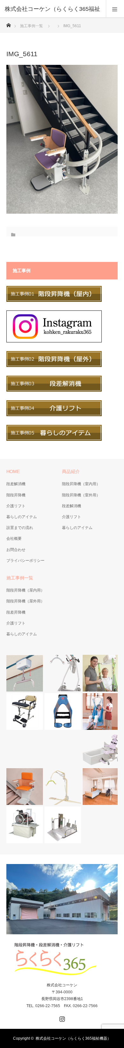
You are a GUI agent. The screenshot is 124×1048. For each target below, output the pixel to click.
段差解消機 (15, 484)
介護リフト (15, 506)
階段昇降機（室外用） (81, 495)
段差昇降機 (15, 612)
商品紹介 (71, 471)
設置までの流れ (19, 527)
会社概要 (14, 538)
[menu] (115, 9)
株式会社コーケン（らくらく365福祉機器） (73, 1038)
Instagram (61, 1017)
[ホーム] (8, 23)
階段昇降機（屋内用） (25, 590)
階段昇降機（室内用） (81, 484)
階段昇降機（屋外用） (25, 601)
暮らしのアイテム (21, 517)
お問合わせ (15, 549)
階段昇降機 (15, 495)
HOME (13, 471)
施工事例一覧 (31, 26)
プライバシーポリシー (25, 560)
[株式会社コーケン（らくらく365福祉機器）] (62, 959)
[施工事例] (54, 300)
